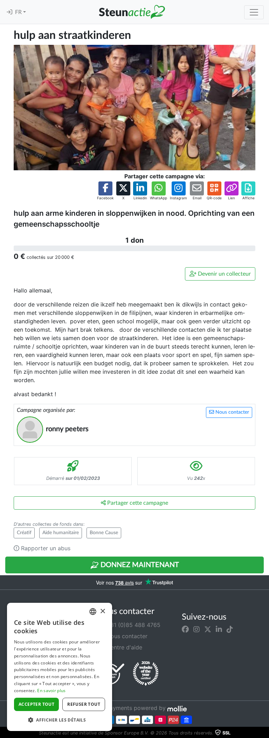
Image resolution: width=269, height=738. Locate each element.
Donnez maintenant (139, 564)
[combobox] (92, 611)
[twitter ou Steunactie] (207, 629)
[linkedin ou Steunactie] (219, 629)
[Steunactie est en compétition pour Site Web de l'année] (145, 673)
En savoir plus (51, 691)
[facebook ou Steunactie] (185, 629)
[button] (105, 191)
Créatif (24, 532)
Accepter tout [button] (36, 704)
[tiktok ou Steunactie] (230, 629)
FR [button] (19, 12)
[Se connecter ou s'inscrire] (9, 12)
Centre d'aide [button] (123, 647)
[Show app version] (264, 733)
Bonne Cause (104, 532)
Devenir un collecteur (223, 274)
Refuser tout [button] (83, 704)
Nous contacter (231, 412)
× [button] (102, 611)
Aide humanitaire (60, 532)
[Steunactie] (132, 12)
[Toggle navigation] (254, 12)
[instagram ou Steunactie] (196, 629)
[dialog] (59, 667)
